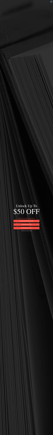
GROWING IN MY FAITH (26, 224)
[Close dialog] (51, 2)
